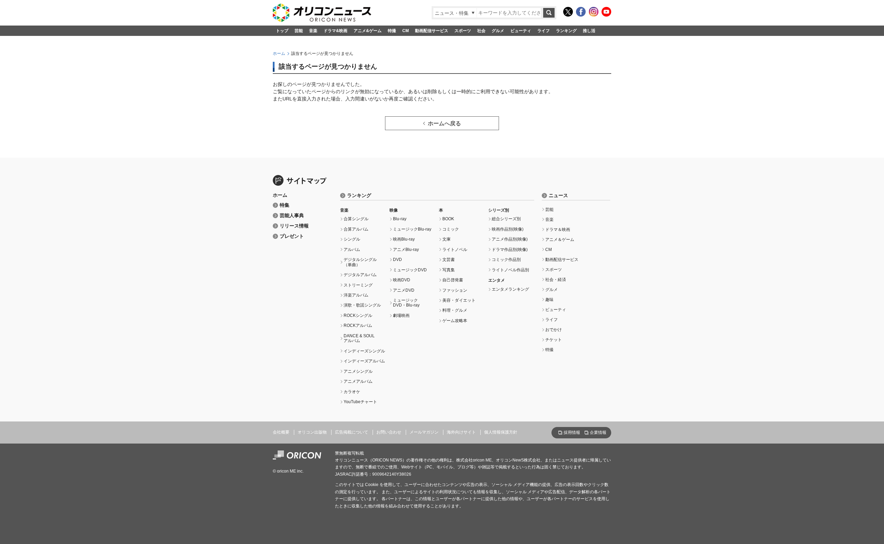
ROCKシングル (358, 315)
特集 (284, 205)
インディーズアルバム (364, 361)
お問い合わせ (388, 432)
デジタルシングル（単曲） (360, 262)
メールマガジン (424, 432)
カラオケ (352, 391)
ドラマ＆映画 (557, 229)
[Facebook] (581, 12)
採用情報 (572, 432)
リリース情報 (294, 226)
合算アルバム (356, 229)
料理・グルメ (454, 310)
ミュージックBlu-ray (412, 229)
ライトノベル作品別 (510, 270)
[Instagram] (593, 12)
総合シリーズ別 (506, 218)
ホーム (279, 53)
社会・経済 (555, 280)
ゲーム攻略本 (454, 320)
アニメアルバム (358, 381)
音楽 (313, 30)
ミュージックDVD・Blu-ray (406, 303)
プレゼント (292, 236)
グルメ (498, 30)
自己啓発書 (452, 280)
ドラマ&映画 (335, 30)
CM (405, 30)
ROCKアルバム (358, 325)
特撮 (392, 30)
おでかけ (553, 330)
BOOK (448, 218)
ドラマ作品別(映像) (510, 249)
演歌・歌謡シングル (362, 305)
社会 (481, 30)
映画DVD (401, 280)
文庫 (446, 239)
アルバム (352, 249)
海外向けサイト (461, 432)
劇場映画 (401, 315)
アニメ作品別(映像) (510, 239)
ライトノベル (454, 249)
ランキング (566, 30)
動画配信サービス (431, 30)
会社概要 (281, 432)
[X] (568, 12)
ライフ (543, 30)
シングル (352, 239)
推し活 (589, 30)
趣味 (549, 300)
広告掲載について (351, 432)
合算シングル (356, 218)
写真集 (448, 270)
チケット (553, 340)
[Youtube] (606, 12)
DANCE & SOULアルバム (359, 338)
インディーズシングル (364, 351)
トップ (282, 30)
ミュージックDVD (410, 270)
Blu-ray (399, 218)
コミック (450, 229)
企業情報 (598, 432)
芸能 (299, 30)
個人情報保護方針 (500, 432)
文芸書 (448, 259)
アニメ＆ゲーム (559, 239)
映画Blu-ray (404, 239)
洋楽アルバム (356, 295)
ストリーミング (358, 285)
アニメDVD (403, 290)
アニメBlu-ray (406, 249)
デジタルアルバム (360, 274)
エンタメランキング (510, 289)
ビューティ (520, 30)
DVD (397, 259)
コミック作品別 (506, 259)
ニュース (558, 195)
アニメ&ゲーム (368, 30)
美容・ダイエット (458, 300)
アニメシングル (358, 371)
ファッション (454, 290)
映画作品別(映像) (507, 229)
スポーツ (462, 30)
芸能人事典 (292, 215)
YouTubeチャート (360, 401)
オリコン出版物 (312, 432)
